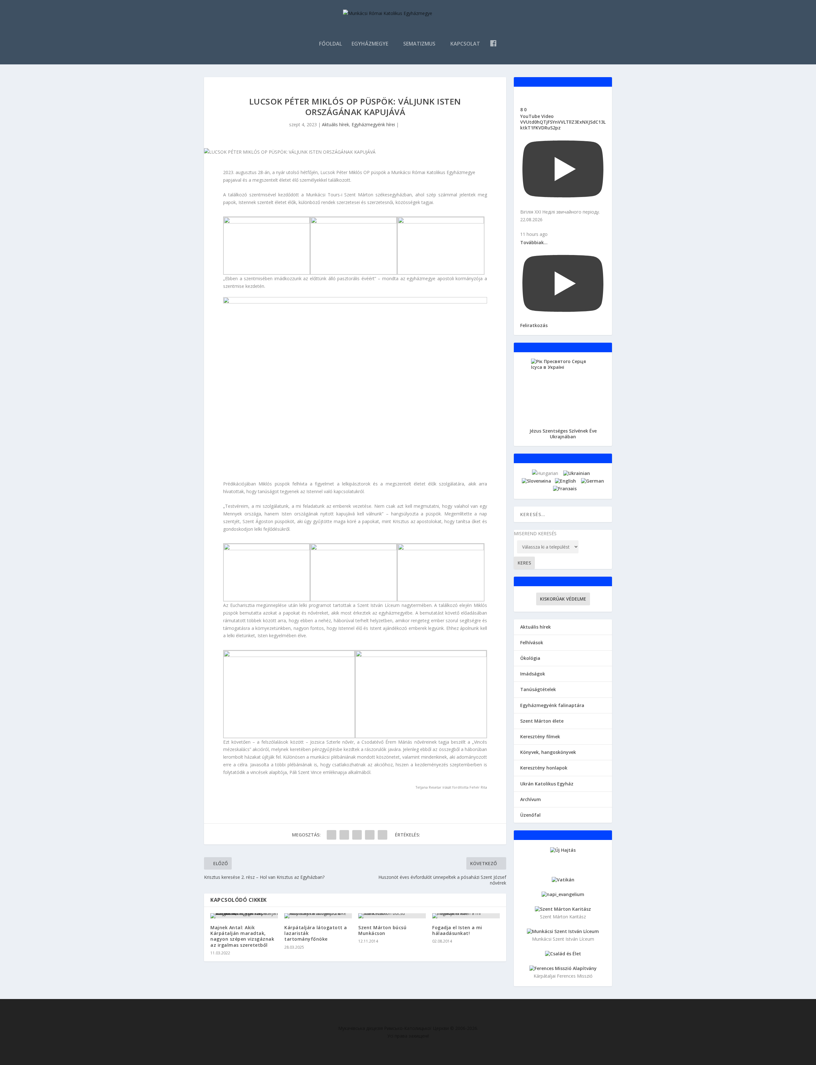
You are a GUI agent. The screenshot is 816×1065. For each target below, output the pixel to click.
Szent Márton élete (542, 721)
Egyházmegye (370, 44)
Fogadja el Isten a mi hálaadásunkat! (457, 930)
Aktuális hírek (335, 124)
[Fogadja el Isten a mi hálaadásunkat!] (466, 915)
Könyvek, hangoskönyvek (548, 752)
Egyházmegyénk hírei (373, 124)
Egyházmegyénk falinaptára (552, 705)
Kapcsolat (465, 44)
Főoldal (330, 44)
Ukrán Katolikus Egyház (546, 784)
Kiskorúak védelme (563, 599)
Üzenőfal (530, 815)
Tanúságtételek (538, 689)
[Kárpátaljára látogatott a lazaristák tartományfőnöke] (318, 915)
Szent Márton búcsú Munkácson (382, 930)
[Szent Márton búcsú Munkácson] (392, 915)
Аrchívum (530, 799)
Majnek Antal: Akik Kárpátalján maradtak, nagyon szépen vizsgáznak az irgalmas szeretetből (242, 936)
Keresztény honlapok (543, 768)
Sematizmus (419, 44)
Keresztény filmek (540, 736)
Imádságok (532, 674)
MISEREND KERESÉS (535, 533)
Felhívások (531, 642)
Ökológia (530, 658)
